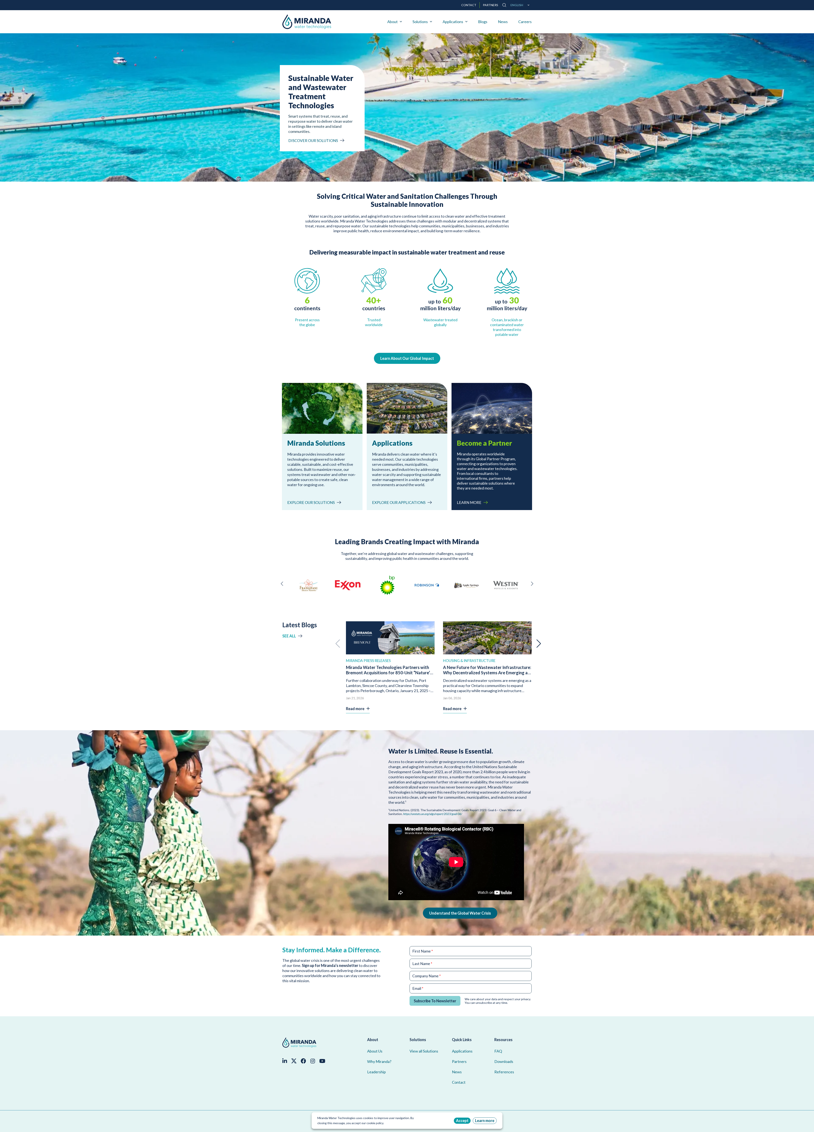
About (392, 21)
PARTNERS (490, 5)
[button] (282, 584)
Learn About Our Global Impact (407, 358)
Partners (459, 1061)
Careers (525, 21)
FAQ (498, 1051)
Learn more (484, 1120)
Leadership (376, 1071)
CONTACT (468, 5)
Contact (459, 1082)
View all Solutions (424, 1051)
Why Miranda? (379, 1061)
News (503, 21)
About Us (374, 1051)
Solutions (420, 21)
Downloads (503, 1061)
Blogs (482, 21)
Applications (453, 21)
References (504, 1071)
